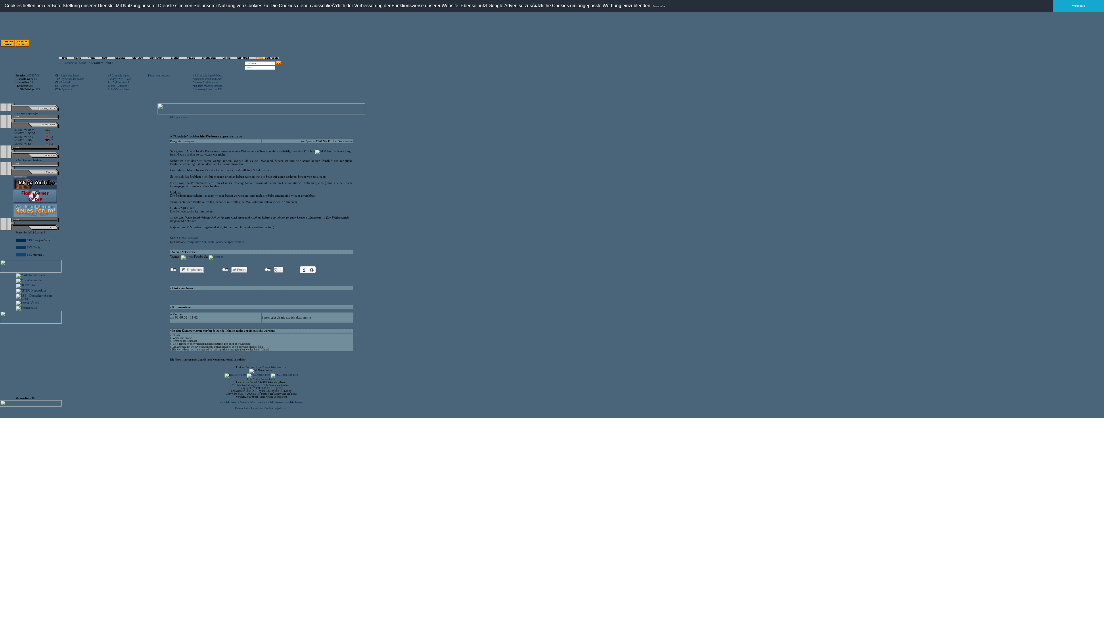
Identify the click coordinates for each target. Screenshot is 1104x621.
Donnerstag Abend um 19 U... (209, 89)
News (184, 117)
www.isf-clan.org (229, 402)
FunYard (65, 82)
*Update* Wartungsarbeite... (208, 86)
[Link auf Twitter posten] (187, 256)
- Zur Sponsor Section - (29, 160)
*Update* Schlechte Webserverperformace (216, 242)
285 (38, 89)
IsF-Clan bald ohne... (119, 75)
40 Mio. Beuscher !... (119, 86)
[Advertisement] (216, 43)
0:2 (51, 140)
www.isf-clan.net (293, 402)
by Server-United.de (73, 79)
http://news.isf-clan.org (271, 367)
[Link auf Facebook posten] (216, 256)
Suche (82, 63)
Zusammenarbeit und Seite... (208, 79)
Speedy (310, 141)
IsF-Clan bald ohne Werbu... (208, 75)
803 (36, 79)
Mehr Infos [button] (659, 6)
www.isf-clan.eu (273, 402)
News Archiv (96, 63)
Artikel (110, 63)
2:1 (51, 130)
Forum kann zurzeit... (159, 75)
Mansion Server (69, 86)
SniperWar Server (69, 75)
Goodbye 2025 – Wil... (120, 79)
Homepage (188, 141)
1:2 (51, 136)
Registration (70, 63)
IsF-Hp (174, 117)
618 (30, 86)
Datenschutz (242, 408)
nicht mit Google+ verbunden (267, 269)
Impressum (257, 408)
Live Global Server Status (261, 379)
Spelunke (67, 89)
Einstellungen (312, 269)
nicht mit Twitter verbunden (225, 269)
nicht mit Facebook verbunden (173, 269)
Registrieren (280, 408)
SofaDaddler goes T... (119, 82)
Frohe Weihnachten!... (119, 89)
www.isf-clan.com (188, 237)
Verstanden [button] (1078, 6)
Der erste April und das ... (206, 82)
